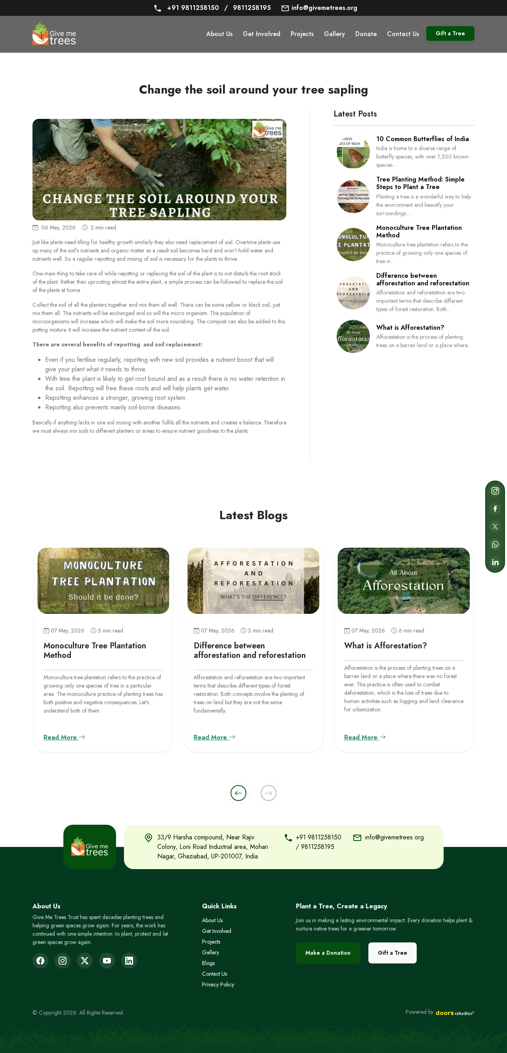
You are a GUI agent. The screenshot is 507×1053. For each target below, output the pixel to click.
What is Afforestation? (410, 327)
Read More (61, 737)
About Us (219, 33)
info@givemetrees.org (323, 7)
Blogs (208, 963)
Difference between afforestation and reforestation (422, 279)
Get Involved (261, 33)
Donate (366, 33)
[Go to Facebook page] (495, 509)
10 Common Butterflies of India (422, 138)
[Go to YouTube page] (107, 961)
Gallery (334, 33)
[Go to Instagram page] (495, 491)
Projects (302, 33)
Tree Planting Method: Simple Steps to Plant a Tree (420, 183)
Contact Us (403, 33)
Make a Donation (328, 953)
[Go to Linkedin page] (495, 562)
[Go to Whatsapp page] (495, 544)
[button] (238, 793)
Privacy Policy (218, 984)
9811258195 (247, 7)
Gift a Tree (450, 33)
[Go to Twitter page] (495, 527)
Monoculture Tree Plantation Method (419, 231)
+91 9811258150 (194, 7)
